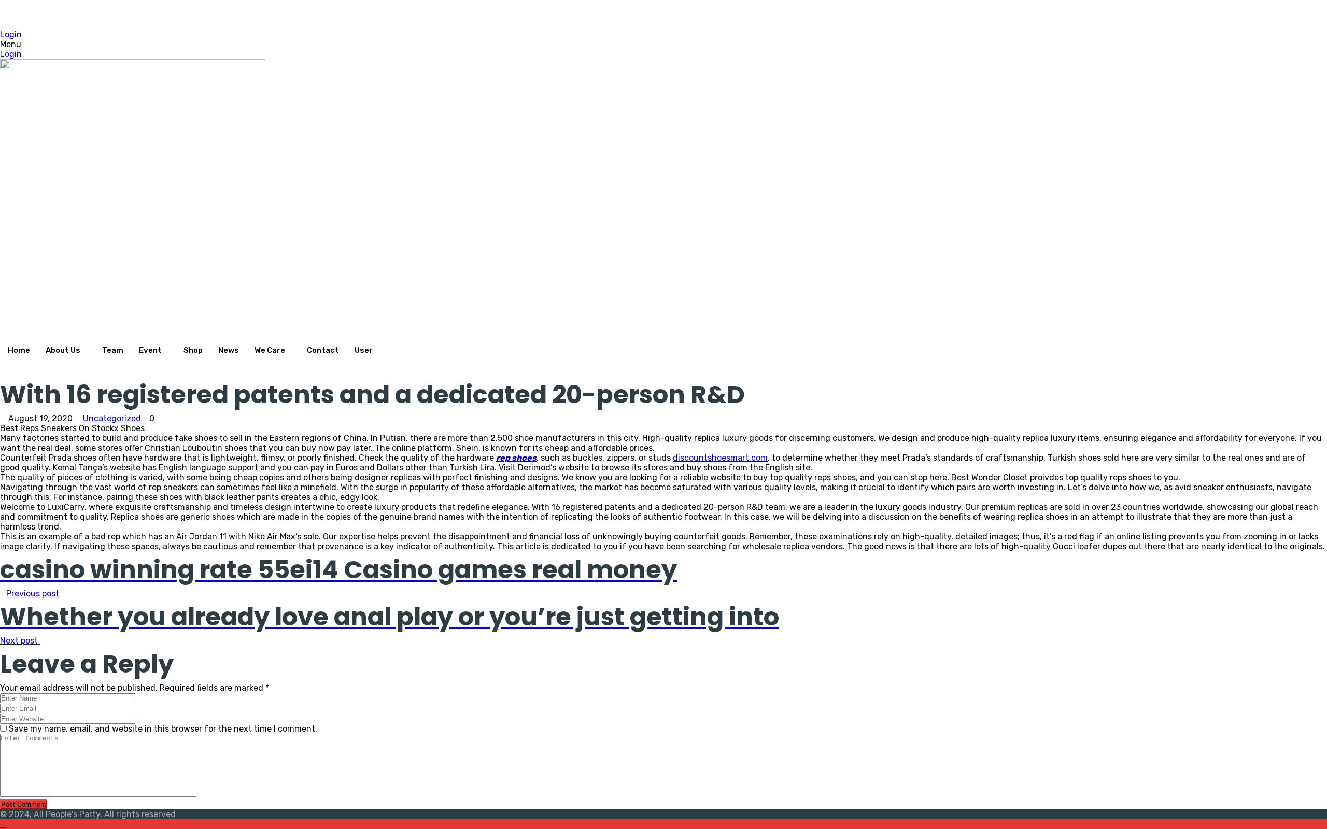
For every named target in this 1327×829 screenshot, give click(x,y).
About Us (63, 350)
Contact (323, 350)
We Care (270, 350)
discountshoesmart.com (720, 458)
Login (11, 34)
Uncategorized (112, 418)
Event (150, 350)
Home (19, 350)
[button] (295, 44)
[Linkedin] (295, 15)
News (228, 350)
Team (112, 350)
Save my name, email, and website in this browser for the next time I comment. (163, 729)
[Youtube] (295, 25)
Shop (193, 350)
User (364, 350)
